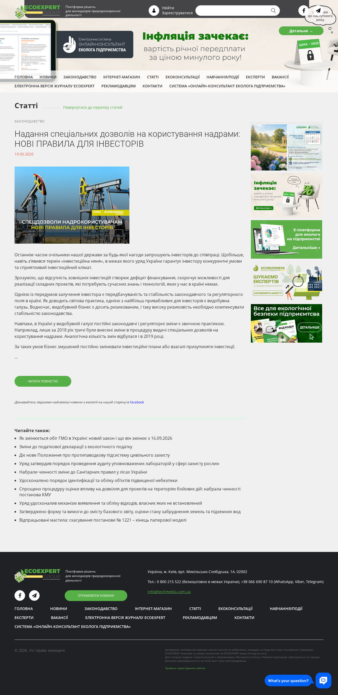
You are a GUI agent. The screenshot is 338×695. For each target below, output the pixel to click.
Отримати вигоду (295, 30)
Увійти (168, 7)
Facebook (137, 402)
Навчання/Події (222, 76)
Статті (153, 76)
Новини (48, 76)
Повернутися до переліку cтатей (92, 107)
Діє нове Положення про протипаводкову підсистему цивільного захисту (94, 455)
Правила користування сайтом (185, 668)
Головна (24, 76)
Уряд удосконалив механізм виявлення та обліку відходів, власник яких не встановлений (110, 503)
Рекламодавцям (118, 85)
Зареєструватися (177, 12)
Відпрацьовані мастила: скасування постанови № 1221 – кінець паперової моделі (102, 520)
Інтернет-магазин (121, 76)
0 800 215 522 (169, 581)
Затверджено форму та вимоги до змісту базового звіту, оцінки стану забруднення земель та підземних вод (130, 511)
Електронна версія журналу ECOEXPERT (55, 85)
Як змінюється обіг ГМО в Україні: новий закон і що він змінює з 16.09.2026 (95, 438)
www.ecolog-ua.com (253, 653)
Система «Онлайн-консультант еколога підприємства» (227, 85)
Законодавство (79, 76)
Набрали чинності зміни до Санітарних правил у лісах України (83, 472)
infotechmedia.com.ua (169, 591)
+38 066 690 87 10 (257, 581)
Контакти (152, 85)
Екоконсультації (183, 76)
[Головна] (37, 11)
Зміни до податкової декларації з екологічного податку (75, 447)
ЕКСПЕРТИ (255, 76)
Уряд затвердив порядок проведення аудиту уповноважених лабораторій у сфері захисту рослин (119, 463)
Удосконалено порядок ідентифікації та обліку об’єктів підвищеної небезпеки (98, 480)
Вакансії (280, 76)
